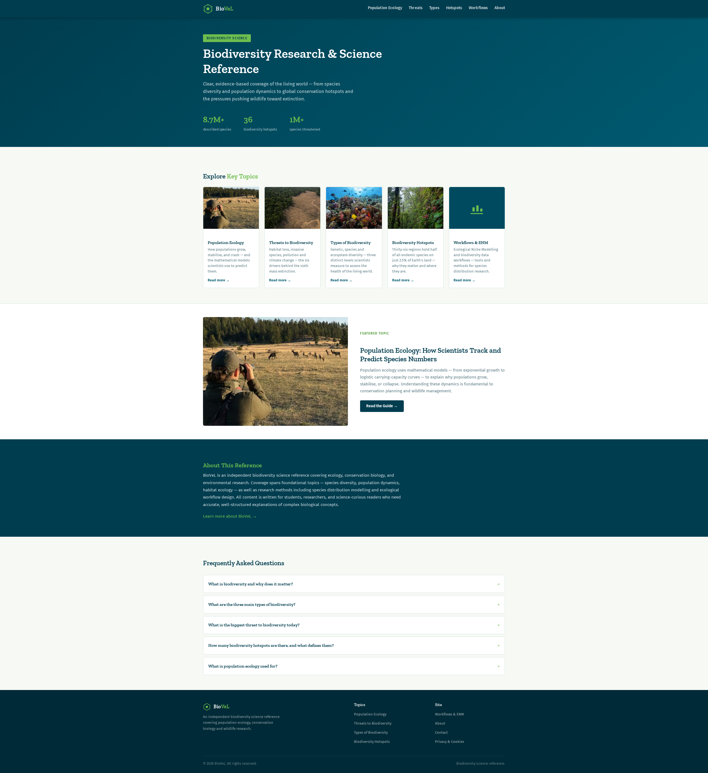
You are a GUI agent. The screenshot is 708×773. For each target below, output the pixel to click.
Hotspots (454, 8)
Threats (416, 8)
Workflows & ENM (449, 714)
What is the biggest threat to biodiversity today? (254, 624)
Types (434, 8)
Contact (441, 732)
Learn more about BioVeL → (230, 516)
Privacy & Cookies (449, 742)
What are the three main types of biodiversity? (251, 604)
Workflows (478, 8)
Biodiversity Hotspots (372, 742)
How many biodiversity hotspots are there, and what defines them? (271, 645)
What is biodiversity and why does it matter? (250, 584)
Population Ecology (385, 8)
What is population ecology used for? (242, 666)
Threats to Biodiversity (372, 723)
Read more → (219, 280)
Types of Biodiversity (371, 732)
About (499, 8)
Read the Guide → (382, 406)
